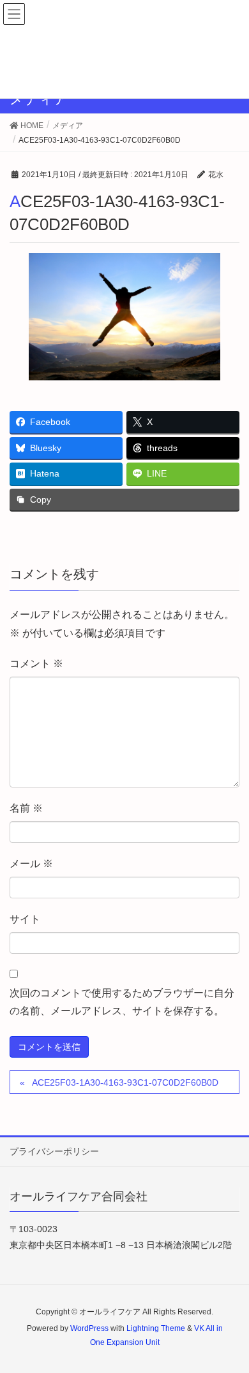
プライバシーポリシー (54, 1151)
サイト (25, 919)
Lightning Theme (155, 1328)
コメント (36, 663)
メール (31, 863)
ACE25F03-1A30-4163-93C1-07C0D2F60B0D (125, 1082)
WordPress (89, 1328)
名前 (26, 808)
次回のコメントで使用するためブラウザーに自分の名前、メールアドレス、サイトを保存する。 (122, 1002)
